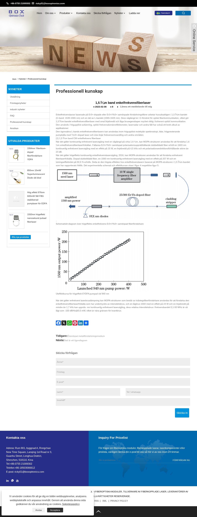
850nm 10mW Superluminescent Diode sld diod (36, 174)
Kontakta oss (83, 13)
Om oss (49, 13)
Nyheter (118, 13)
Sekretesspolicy (71, 504)
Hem (39, 13)
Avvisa (38, 510)
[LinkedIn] (80, 322)
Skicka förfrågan (102, 13)
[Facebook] (58, 322)
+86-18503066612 (25, 467)
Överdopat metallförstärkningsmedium (86, 336)
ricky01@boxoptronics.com (50, 3)
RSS (96, 501)
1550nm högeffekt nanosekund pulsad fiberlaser (36, 218)
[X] (63, 322)
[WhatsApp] (69, 322)
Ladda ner (134, 13)
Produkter (65, 13)
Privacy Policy (119, 501)
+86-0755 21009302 (20, 3)
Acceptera (55, 510)
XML (104, 501)
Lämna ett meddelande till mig (136, 106)
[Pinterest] (74, 322)
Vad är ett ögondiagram (75, 340)
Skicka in (182, 412)
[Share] (86, 322)
